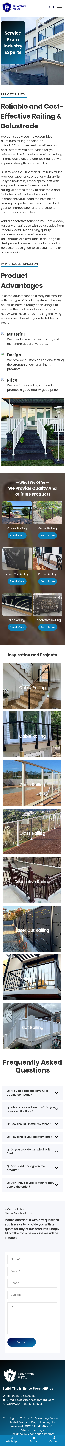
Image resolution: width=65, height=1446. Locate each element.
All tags (39, 1430)
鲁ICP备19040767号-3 (38, 1426)
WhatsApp (12, 1441)
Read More (17, 535)
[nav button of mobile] (60, 7)
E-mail (34, 1441)
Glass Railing (47, 528)
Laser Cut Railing (17, 574)
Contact (54, 1441)
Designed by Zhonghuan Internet (32, 1434)
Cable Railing (17, 528)
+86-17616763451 (33, 1404)
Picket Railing (47, 574)
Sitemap (26, 1430)
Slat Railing (17, 620)
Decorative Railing (47, 620)
